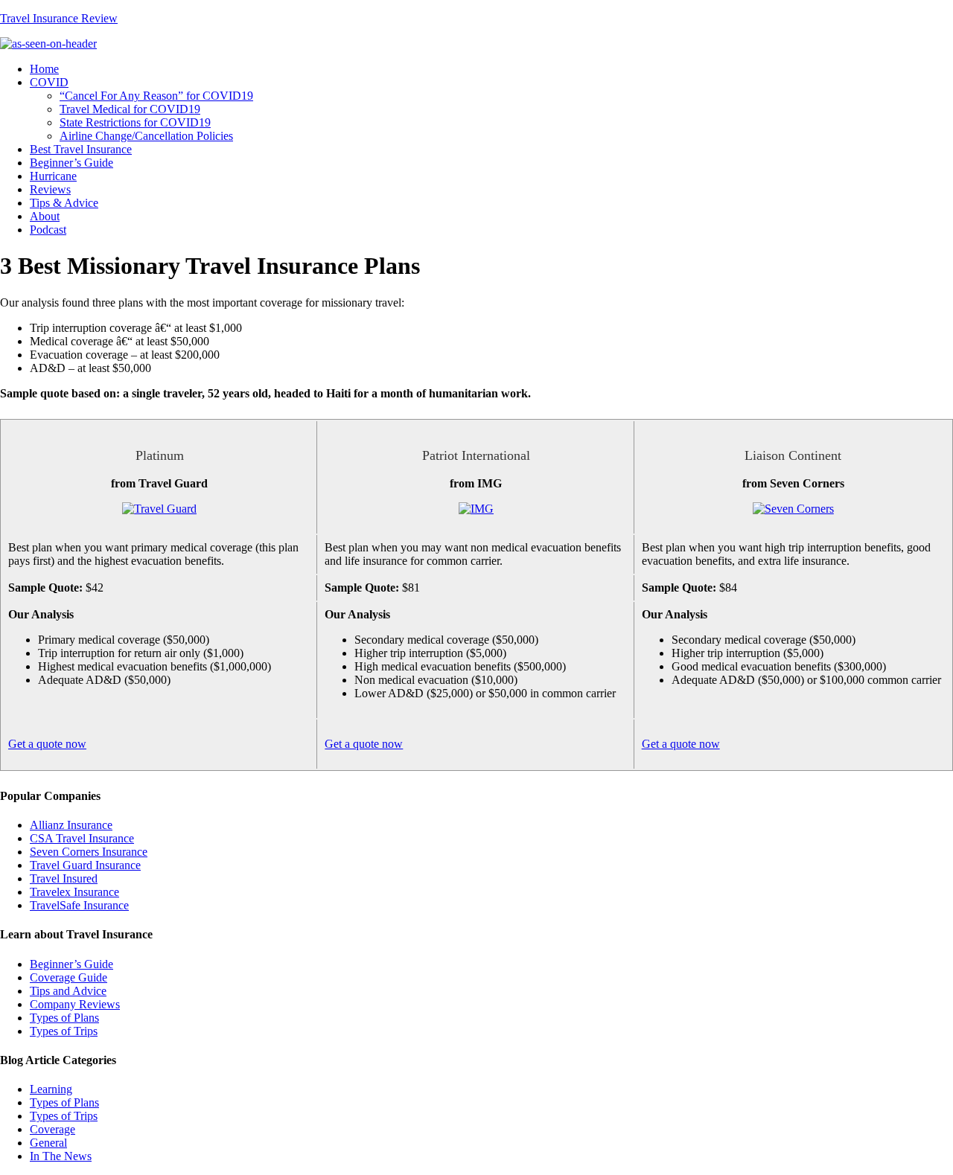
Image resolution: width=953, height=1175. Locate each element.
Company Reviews (75, 1004)
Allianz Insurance (71, 825)
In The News (61, 1156)
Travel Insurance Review (59, 18)
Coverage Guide (68, 977)
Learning (51, 1089)
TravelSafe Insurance (79, 905)
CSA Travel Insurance (82, 838)
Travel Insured (64, 878)
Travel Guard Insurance (85, 865)
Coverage (52, 1129)
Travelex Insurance (74, 892)
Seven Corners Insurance (88, 851)
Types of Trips (64, 1031)
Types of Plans (64, 1017)
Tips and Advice (68, 990)
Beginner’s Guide (71, 964)
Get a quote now (47, 743)
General (48, 1142)
